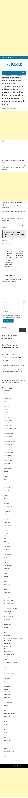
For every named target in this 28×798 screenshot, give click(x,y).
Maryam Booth (7, 640)
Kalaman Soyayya (8, 565)
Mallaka (5, 630)
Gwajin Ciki (6, 517)
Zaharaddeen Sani (8, 754)
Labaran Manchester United (10, 608)
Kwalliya (6, 587)
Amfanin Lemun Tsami (9, 439)
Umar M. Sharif (7, 740)
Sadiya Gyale (7, 694)
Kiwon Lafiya (7, 584)
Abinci (5, 393)
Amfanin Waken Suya (9, 455)
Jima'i (5, 557)
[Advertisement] (14, 14)
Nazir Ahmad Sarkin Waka (10, 665)
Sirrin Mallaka (7, 716)
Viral (15, 766)
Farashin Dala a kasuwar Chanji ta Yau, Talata (13, 365)
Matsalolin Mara (7, 649)
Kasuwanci (6, 576)
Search (4, 327)
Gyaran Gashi (7, 522)
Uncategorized (7, 743)
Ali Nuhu (6, 412)
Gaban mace (7, 509)
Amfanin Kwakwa (8, 436)
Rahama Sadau (7, 678)
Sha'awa (6, 705)
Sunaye (5, 727)
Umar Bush (6, 737)
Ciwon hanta (7, 487)
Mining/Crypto (7, 651)
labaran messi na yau (9, 611)
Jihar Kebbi (6, 549)
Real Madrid (6, 689)
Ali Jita (5, 409)
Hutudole (14, 64)
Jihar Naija (6, 552)
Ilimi (5, 536)
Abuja (5, 396)
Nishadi (5, 667)
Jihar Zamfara (7, 554)
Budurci (5, 482)
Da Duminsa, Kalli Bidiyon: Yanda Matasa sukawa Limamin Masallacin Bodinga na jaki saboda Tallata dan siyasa (13, 359)
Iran (5, 538)
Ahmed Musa (7, 406)
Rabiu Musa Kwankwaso (10, 673)
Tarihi (5, 729)
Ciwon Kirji (6, 490)
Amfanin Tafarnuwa (8, 452)
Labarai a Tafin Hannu (14, 67)
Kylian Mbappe (7, 592)
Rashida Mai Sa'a (8, 686)
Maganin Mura (7, 624)
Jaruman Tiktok (7, 544)
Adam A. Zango (7, 398)
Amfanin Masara (8, 447)
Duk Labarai (10, 243)
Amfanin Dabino (8, 425)
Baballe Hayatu (7, 468)
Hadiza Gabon (7, 525)
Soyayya (6, 724)
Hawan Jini (6, 533)
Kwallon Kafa (7, 589)
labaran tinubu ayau (8, 614)
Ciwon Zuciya (7, 493)
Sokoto (5, 721)
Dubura (5, 498)
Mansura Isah (7, 635)
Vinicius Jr (6, 745)
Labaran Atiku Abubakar (9, 595)
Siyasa (5, 719)
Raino (5, 681)
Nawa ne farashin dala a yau (11, 662)
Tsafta (5, 732)
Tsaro (5, 735)
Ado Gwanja (7, 404)
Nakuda (5, 659)
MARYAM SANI (7, 643)
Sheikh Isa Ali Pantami (9, 713)
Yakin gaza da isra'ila (9, 751)
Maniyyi (5, 632)
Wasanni (6, 748)
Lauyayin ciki (7, 622)
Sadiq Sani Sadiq (8, 692)
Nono (5, 670)
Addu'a (5, 401)
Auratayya (6, 466)
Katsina (5, 579)
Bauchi (5, 476)
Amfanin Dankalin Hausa (10, 428)
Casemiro (6, 484)
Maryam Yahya (7, 646)
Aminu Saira (7, 463)
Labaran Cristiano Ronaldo (10, 597)
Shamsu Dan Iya (8, 708)
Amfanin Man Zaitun (9, 444)
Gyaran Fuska (7, 519)
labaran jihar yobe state (9, 606)
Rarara (5, 684)
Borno (5, 479)
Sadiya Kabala (7, 700)
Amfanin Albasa (8, 420)
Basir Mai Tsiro (7, 474)
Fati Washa (6, 503)
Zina (5, 756)
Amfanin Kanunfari (8, 433)
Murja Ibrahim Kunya (9, 654)
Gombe (5, 514)
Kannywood (6, 568)
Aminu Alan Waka (8, 460)
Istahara (6, 541)
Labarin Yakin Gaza (8, 616)
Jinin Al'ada (6, 560)
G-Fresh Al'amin (8, 506)
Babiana (6, 471)
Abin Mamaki (7, 390)
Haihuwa (6, 527)
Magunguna (6, 627)
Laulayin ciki (7, 619)
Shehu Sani (6, 710)
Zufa (5, 759)
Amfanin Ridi (7, 449)
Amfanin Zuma (7, 458)
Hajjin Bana (6, 530)
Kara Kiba (6, 573)
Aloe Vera (6, 414)
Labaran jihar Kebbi (8, 603)
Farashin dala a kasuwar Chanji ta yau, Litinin (13, 376)
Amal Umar (6, 417)
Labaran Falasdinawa (9, 600)
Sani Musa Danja (8, 702)
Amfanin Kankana (8, 431)
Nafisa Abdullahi (8, 657)
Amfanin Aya (7, 423)
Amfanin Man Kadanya (9, 441)
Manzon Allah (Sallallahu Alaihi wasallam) (14, 638)
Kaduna (5, 562)
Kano (5, 571)
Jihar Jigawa (7, 546)
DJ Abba (6, 495)
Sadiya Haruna (7, 697)
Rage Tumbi (6, 675)
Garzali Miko (7, 511)
